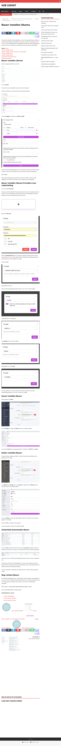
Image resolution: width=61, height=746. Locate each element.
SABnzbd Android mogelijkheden (48, 64)
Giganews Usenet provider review (48, 45)
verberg (6, 48)
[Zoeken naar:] (52, 14)
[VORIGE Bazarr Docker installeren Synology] (10, 664)
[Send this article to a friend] (22, 35)
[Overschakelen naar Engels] (43, 11)
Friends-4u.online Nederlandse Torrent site (50, 66)
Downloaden (4, 11)
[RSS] (59, 1)
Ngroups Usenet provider (46, 43)
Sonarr (4, 43)
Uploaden (13, 11)
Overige (33, 11)
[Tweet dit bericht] (8, 35)
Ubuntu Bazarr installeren (10, 598)
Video (20, 11)
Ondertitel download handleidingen (21, 18)
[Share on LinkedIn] (13, 35)
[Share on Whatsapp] (32, 35)
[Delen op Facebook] (3, 35)
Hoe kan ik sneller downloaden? (48, 61)
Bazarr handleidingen (9, 596)
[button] (1, 9)
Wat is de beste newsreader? (47, 52)
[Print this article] (27, 35)
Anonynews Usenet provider (47, 40)
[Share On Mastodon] (37, 35)
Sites (26, 11)
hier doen (10, 257)
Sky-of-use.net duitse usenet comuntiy (49, 29)
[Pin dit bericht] (18, 35)
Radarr (37, 41)
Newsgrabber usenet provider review (49, 54)
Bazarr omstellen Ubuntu (10, 600)
